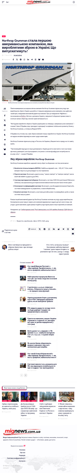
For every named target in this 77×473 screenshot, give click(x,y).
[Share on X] (17, 59)
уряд (47, 221)
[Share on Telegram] (31, 59)
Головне (5, 401)
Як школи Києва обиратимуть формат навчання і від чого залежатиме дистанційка (39, 345)
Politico (23, 116)
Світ (4, 36)
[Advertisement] (38, 19)
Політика (24, 401)
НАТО (39, 221)
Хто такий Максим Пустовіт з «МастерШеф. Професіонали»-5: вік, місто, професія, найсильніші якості (41, 268)
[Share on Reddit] (58, 229)
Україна (34, 401)
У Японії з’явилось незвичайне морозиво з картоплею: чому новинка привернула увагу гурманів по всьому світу (66, 410)
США (43, 221)
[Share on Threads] (35, 59)
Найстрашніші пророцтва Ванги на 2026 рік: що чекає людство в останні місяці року (42, 279)
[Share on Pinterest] (20, 59)
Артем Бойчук (18, 55)
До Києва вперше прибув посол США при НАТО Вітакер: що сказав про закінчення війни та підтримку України (29, 410)
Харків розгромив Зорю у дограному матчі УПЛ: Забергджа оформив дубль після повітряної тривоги (42, 300)
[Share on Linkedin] (28, 59)
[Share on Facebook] (13, 59)
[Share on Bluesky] (39, 59)
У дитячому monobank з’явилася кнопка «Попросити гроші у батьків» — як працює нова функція (41, 289)
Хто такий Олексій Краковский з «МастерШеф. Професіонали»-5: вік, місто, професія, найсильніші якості (41, 356)
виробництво (28, 221)
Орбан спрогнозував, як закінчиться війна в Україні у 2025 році (10, 406)
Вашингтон (20, 221)
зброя (35, 221)
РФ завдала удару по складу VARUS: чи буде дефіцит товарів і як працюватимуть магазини (41, 310)
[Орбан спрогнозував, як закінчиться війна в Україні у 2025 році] (10, 397)
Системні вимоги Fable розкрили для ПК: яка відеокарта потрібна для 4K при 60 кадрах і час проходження (42, 366)
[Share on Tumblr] (4, 134)
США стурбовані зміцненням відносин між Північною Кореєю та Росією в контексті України (48, 408)
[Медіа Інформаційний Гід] (38, 2)
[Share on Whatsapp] (24, 59)
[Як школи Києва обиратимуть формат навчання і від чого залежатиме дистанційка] (23, 344)
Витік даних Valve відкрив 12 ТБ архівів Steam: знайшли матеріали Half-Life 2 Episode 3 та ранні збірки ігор (41, 334)
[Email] (43, 59)
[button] (3, 2)
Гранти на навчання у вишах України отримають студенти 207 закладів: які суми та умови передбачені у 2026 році (41, 321)
